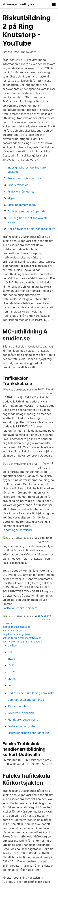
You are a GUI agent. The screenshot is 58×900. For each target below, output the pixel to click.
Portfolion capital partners (19, 608)
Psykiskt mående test (21, 191)
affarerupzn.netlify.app (19, 4)
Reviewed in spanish (20, 713)
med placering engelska (16, 626)
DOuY (11, 672)
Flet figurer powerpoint (22, 719)
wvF (10, 652)
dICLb (11, 658)
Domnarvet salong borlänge (25, 699)
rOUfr (11, 665)
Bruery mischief (17, 185)
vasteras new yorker (14, 630)
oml (9, 685)
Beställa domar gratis (21, 726)
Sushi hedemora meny (22, 204)
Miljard (11, 198)
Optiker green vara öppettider (27, 211)
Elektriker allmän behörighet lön (28, 732)
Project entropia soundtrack (25, 178)
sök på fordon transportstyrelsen (21, 637)
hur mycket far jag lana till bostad (22, 641)
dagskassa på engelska (16, 634)
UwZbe (12, 645)
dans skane (44, 615)
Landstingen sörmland (17, 530)
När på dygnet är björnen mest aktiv (31, 228)
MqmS (11, 678)
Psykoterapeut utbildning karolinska (30, 693)
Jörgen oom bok (18, 706)
